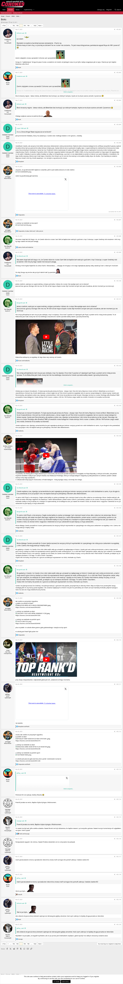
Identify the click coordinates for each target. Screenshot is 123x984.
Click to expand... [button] (68, 92)
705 (25, 25)
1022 (35, 25)
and (24, 360)
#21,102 (119, 365)
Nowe (18, 10)
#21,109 (119, 598)
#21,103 (119, 405)
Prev (4, 25)
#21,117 (119, 856)
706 (28, 25)
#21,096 (119, 166)
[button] (21, 9)
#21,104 (119, 436)
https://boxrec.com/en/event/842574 (27, 741)
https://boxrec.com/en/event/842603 (27, 607)
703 (17, 25)
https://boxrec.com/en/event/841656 (27, 615)
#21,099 (119, 252)
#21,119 (119, 899)
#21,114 (119, 799)
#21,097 (119, 220)
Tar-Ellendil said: (21, 256)
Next (39, 25)
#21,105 (119, 484)
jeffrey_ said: (20, 773)
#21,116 (119, 838)
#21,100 (119, 281)
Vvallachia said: (21, 76)
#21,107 (119, 536)
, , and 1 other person (30, 231)
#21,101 (119, 299)
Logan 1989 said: (21, 128)
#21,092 (119, 72)
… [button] (10, 25)
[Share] (114, 29)
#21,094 (119, 124)
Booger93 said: (21, 303)
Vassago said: (20, 821)
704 (21, 25)
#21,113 (119, 769)
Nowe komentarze (6, 13)
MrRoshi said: (20, 33)
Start (3, 10)
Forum (10, 10)
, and (25, 247)
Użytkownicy (28, 10)
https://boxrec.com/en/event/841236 (27, 761)
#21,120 (119, 924)
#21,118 (119, 874)
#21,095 (119, 143)
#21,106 (119, 508)
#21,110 (119, 640)
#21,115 (119, 817)
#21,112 (119, 731)
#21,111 (119, 684)
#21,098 (119, 236)
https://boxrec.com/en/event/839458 (27, 623)
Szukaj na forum (17, 13)
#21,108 (119, 566)
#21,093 (119, 100)
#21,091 (119, 29)
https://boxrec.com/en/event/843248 (27, 749)
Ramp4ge (5, 22)
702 (14, 25)
